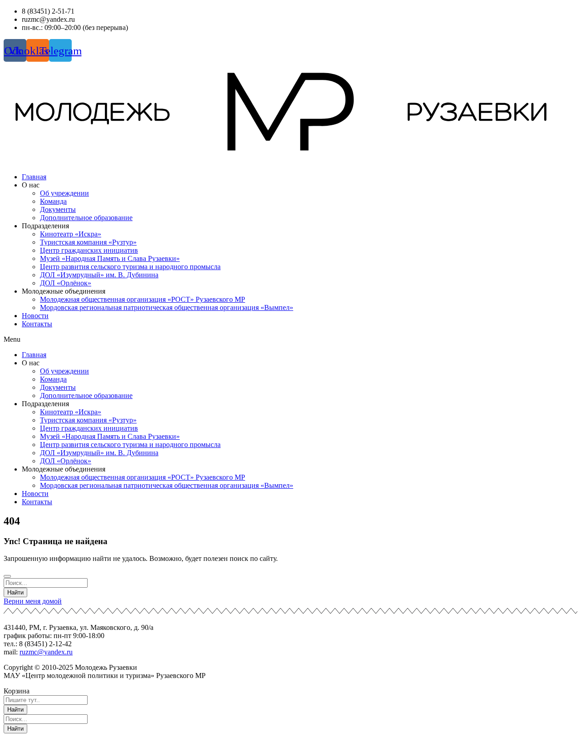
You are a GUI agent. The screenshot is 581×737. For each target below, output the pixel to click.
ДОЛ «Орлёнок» (65, 283)
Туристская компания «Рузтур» (88, 242)
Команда (53, 201)
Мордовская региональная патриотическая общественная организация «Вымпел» (166, 307)
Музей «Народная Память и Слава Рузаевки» (110, 258)
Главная (34, 177)
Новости (35, 315)
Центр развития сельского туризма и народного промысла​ (130, 266)
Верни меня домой (33, 601)
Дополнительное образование (86, 217)
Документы (58, 209)
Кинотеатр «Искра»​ (70, 234)
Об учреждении (64, 193)
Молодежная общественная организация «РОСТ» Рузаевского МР (142, 299)
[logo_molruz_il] (290, 114)
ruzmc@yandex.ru (46, 652)
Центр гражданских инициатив (89, 250)
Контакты (37, 324)
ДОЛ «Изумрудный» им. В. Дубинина (99, 275)
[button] (290, 339)
